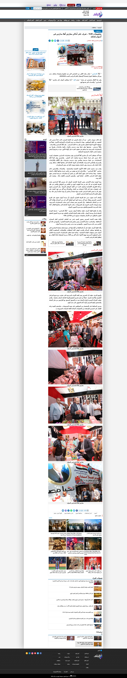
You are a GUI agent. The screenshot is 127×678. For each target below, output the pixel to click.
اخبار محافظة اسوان (68, 513)
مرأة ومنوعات (52, 20)
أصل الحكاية (30, 20)
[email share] (50, 41)
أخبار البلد (84, 20)
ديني (45, 20)
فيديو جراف (67, 660)
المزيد (27, 215)
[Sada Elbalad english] (48, 5)
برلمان (68, 664)
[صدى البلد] (97, 14)
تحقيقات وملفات (57, 664)
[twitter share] (55, 41)
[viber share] (66, 510)
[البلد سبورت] (71, 5)
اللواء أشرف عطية (58, 513)
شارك (61, 40)
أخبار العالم (39, 20)
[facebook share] (58, 41)
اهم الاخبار (92, 20)
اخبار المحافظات (88, 513)
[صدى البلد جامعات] (62, 5)
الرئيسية (99, 20)
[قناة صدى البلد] (78, 5)
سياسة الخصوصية (57, 671)
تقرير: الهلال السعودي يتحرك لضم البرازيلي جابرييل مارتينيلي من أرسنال (58, 8)
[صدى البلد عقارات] (55, 5)
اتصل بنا (65, 671)
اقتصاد (87, 664)
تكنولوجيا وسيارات (75, 664)
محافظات (94, 27)
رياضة (73, 20)
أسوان (95, 513)
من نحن (72, 671)
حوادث (78, 20)
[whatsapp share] (52, 41)
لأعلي (99, 650)
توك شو (60, 20)
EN (28, 8)
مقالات (87, 667)
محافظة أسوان (79, 513)
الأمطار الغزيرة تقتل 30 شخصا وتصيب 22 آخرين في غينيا (90, 8)
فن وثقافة (66, 20)
